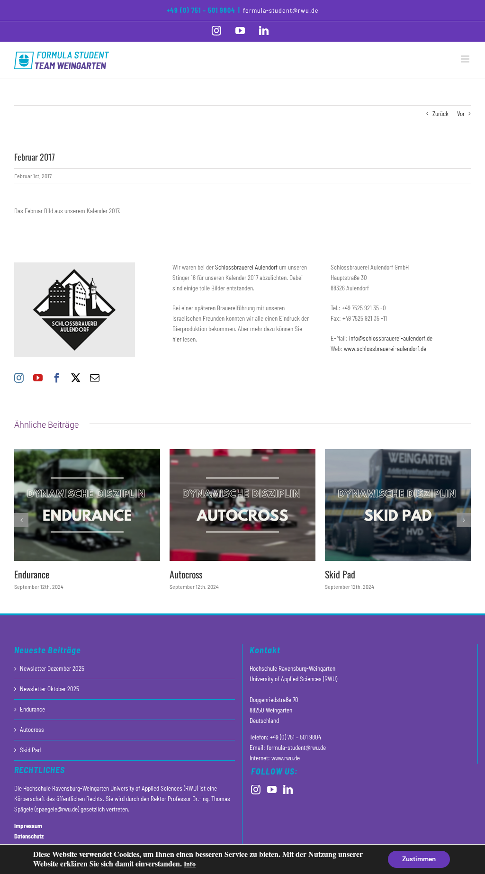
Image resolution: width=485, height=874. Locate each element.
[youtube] (38, 378)
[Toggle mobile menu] (466, 59)
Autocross (186, 574)
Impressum (28, 825)
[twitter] (76, 378)
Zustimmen (419, 859)
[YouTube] (272, 789)
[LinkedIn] (288, 789)
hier (176, 339)
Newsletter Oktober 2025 (49, 689)
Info (190, 864)
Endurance (31, 574)
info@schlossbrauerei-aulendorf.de (390, 338)
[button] (21, 520)
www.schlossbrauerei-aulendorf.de (385, 348)
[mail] (94, 378)
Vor (461, 113)
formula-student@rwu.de (281, 10)
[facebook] (57, 378)
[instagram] (19, 378)
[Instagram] (255, 789)
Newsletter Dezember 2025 (52, 668)
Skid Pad (340, 574)
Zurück (440, 113)
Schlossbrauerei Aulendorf (246, 267)
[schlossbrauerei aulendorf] (74, 265)
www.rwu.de (285, 758)
